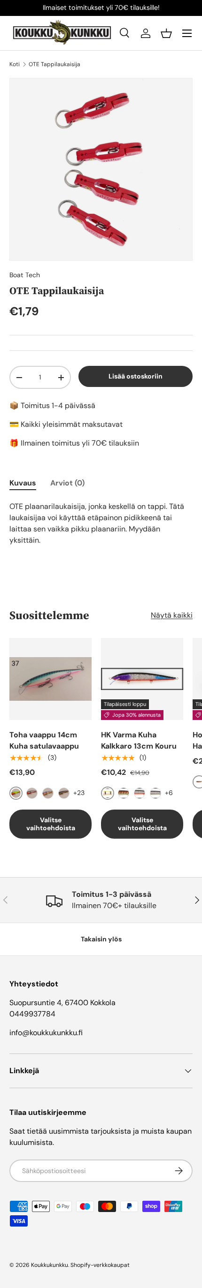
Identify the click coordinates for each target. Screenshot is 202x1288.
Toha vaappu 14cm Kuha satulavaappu (44, 740)
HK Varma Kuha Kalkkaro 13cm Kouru (139, 740)
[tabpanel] (101, 523)
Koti (14, 64)
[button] (166, 33)
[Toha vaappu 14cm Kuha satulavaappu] (50, 679)
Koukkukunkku (49, 1265)
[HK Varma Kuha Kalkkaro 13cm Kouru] (142, 679)
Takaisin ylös (101, 939)
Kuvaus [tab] (22, 483)
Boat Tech (24, 275)
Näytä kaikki (172, 615)
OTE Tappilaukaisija (54, 64)
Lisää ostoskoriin (136, 376)
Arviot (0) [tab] (67, 483)
